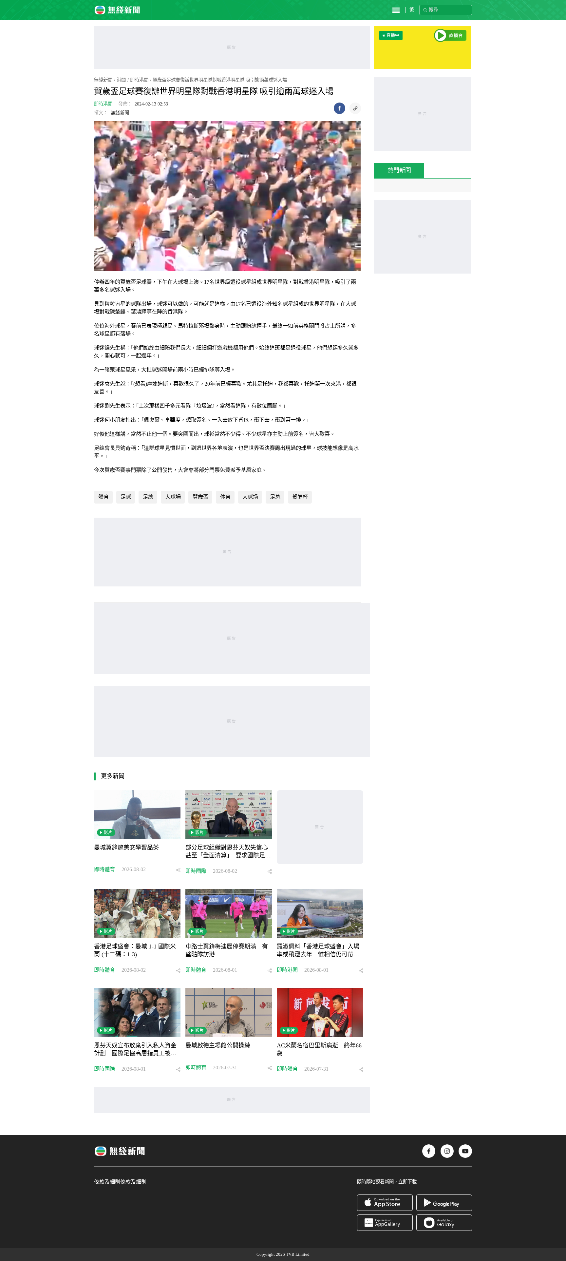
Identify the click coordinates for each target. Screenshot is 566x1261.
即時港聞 (139, 80)
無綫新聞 (103, 80)
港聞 (121, 80)
